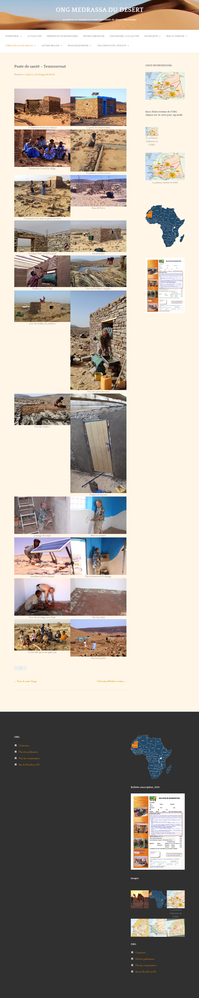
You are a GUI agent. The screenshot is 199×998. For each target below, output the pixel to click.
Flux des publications (28, 752)
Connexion (24, 745)
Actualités (34, 36)
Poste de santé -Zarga (25, 681)
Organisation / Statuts (111, 45)
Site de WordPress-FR (29, 764)
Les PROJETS (151, 36)
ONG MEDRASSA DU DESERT (99, 9)
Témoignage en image (19, 45)
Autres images (50, 45)
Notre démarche (93, 36)
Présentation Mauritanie (62, 36)
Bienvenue (12, 36)
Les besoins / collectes (124, 36)
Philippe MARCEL (47, 74)
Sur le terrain (175, 36)
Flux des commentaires (29, 758)
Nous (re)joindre (78, 45)
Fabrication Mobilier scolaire (111, 681)
